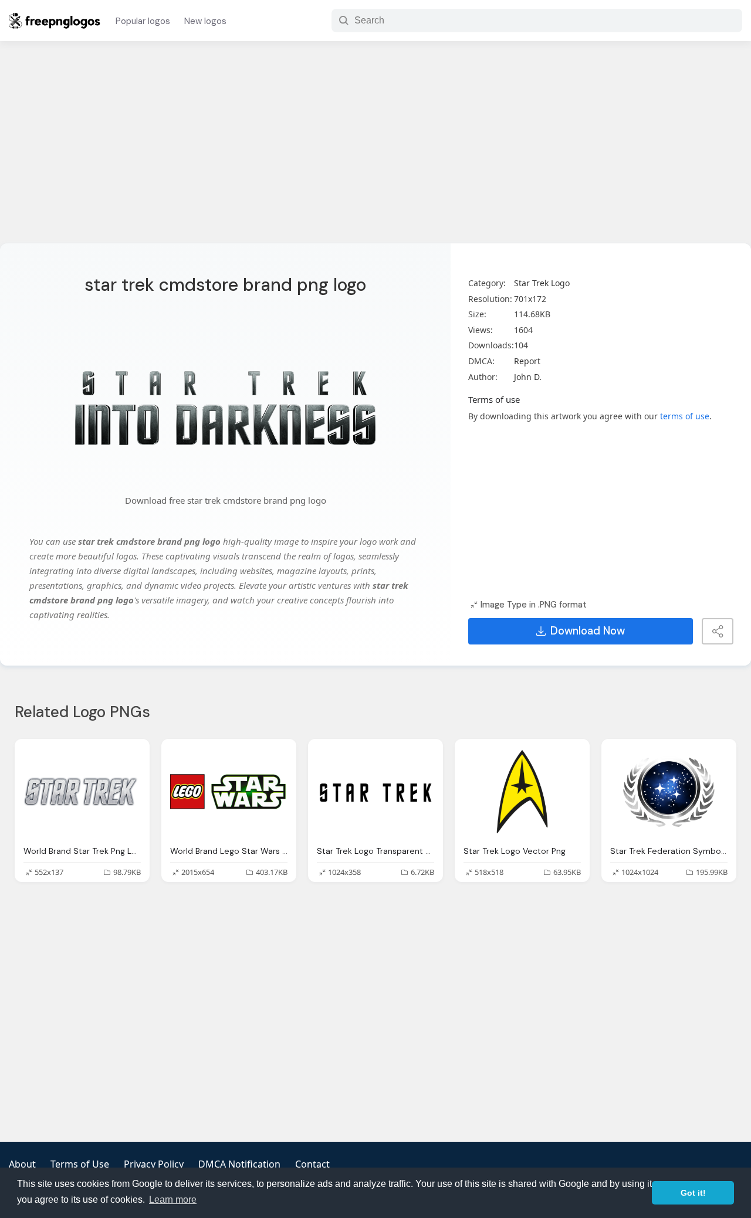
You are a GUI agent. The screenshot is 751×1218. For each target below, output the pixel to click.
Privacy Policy (154, 1164)
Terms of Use (79, 1164)
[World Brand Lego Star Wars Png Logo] (228, 792)
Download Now (587, 631)
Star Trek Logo (542, 283)
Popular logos (143, 21)
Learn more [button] (173, 1200)
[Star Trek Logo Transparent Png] (375, 792)
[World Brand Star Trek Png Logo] (82, 792)
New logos (205, 21)
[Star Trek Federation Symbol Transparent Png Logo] (669, 792)
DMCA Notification (239, 1164)
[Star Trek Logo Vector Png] (522, 792)
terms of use (684, 416)
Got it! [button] (693, 1192)
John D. (528, 376)
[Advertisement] (375, 149)
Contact (312, 1164)
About (22, 1164)
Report (527, 361)
